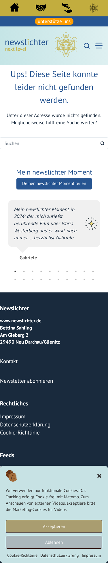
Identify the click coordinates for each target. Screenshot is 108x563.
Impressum (91, 555)
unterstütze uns (54, 21)
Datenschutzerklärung (59, 555)
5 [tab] (50, 270)
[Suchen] (87, 45)
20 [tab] (93, 279)
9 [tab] (84, 270)
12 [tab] (24, 279)
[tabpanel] (54, 226)
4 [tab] (41, 270)
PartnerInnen (41, 8)
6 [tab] (58, 270)
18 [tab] (76, 279)
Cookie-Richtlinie (22, 555)
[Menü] (99, 45)
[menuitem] (14, 9)
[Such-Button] (102, 142)
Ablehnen (54, 542)
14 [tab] (41, 279)
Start (14, 7)
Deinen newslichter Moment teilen (54, 182)
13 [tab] (32, 279)
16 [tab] (58, 279)
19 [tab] (84, 279)
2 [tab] (24, 270)
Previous (4, 234)
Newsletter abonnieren (24, 378)
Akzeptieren (54, 526)
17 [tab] (67, 279)
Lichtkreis (93, 8)
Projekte (9, 462)
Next (104, 234)
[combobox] (48, 142)
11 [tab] (15, 279)
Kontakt (8, 359)
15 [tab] (50, 279)
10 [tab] (93, 270)
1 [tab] (15, 270)
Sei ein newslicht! (67, 8)
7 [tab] (67, 270)
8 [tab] (76, 270)
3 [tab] (32, 270)
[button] (99, 476)
